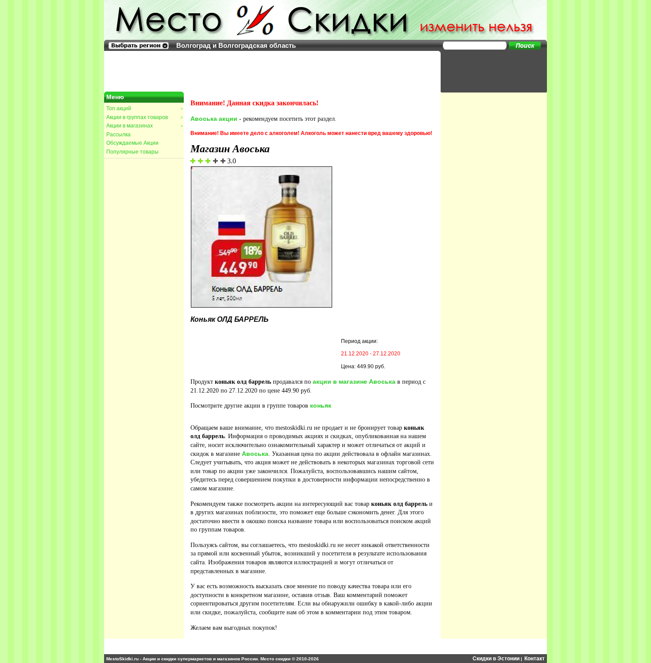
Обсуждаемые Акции (132, 143)
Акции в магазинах (144, 126)
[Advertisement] (489, 71)
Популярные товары (132, 152)
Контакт (534, 658)
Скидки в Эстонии (496, 658)
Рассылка (118, 134)
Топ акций (144, 108)
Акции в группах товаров (144, 117)
